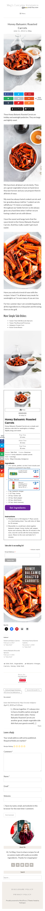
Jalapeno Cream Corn (16, 325)
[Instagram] (31, 865)
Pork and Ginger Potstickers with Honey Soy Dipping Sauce (12, 691)
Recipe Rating (8, 746)
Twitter (22, 678)
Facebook (22, 676)
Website (7, 796)
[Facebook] (22, 865)
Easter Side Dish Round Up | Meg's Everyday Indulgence (20, 703)
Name (7, 776)
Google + (22, 682)
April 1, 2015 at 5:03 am (13, 705)
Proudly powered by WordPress (16, 900)
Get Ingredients (18, 507)
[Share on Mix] (29, 103)
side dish (20, 666)
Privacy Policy (23, 894)
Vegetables (18, 664)
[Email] (18, 865)
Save (23, 680)
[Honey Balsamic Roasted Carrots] (22, 90)
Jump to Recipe (17, 109)
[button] (19, 413)
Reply (39, 726)
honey (13, 666)
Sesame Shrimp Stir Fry (33, 690)
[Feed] (13, 865)
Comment (8, 751)
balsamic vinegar (33, 664)
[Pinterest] (27, 865)
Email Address (10, 552)
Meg (30, 31)
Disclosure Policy (22, 889)
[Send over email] (8, 98)
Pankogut (22, 903)
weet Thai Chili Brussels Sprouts (21, 321)
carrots (7, 666)
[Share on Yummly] (29, 98)
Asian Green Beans (15, 327)
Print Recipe (29, 109)
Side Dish (9, 664)
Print (23, 410)
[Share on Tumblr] (8, 103)
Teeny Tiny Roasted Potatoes (19, 323)
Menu (23, 13)
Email (6, 786)
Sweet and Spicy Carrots (12, 641)
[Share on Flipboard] (19, 103)
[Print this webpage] (19, 98)
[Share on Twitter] (19, 94)
